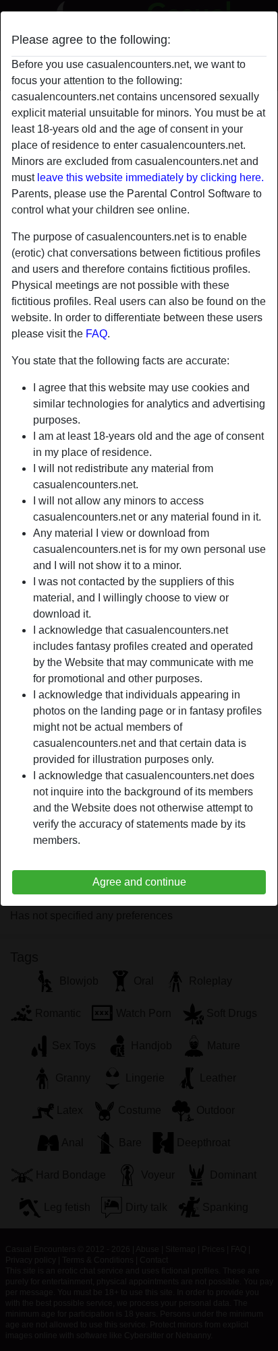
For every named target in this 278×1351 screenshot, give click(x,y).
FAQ (96, 333)
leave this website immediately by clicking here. (150, 177)
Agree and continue (139, 882)
